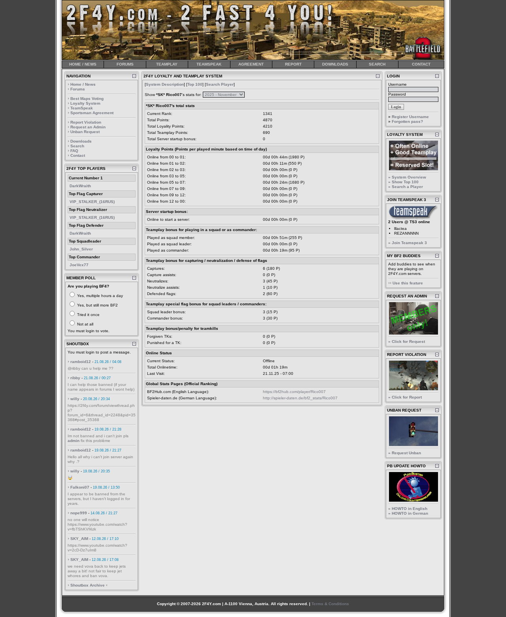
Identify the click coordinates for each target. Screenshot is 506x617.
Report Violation (85, 122)
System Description (165, 84)
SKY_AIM (79, 538)
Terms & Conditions (330, 604)
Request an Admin (88, 127)
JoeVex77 (79, 265)
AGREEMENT (251, 64)
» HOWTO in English (407, 508)
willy (74, 399)
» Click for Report (405, 397)
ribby (75, 378)
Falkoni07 (79, 487)
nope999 (78, 513)
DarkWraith (80, 186)
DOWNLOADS (335, 64)
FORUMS (125, 64)
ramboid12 (80, 361)
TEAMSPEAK (208, 64)
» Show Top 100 (403, 182)
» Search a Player (405, 186)
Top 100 (194, 84)
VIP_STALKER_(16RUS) (92, 201)
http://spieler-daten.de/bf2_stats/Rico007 (300, 398)
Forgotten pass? (407, 121)
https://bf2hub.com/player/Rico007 (294, 391)
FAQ (74, 151)
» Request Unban (404, 453)
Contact (77, 155)
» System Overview (407, 177)
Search (77, 146)
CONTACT (421, 64)
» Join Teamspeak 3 (407, 243)
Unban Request (85, 132)
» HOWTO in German (408, 513)
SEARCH (377, 64)
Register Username (410, 117)
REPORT (293, 64)
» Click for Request (406, 341)
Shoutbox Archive (87, 585)
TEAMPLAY (166, 64)
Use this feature (408, 283)
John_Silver (81, 249)
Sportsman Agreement (91, 113)
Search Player (220, 84)
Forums (77, 89)
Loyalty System (85, 103)
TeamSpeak (81, 108)
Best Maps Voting (87, 98)
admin (73, 440)
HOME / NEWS (82, 64)
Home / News (83, 84)
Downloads (81, 141)
